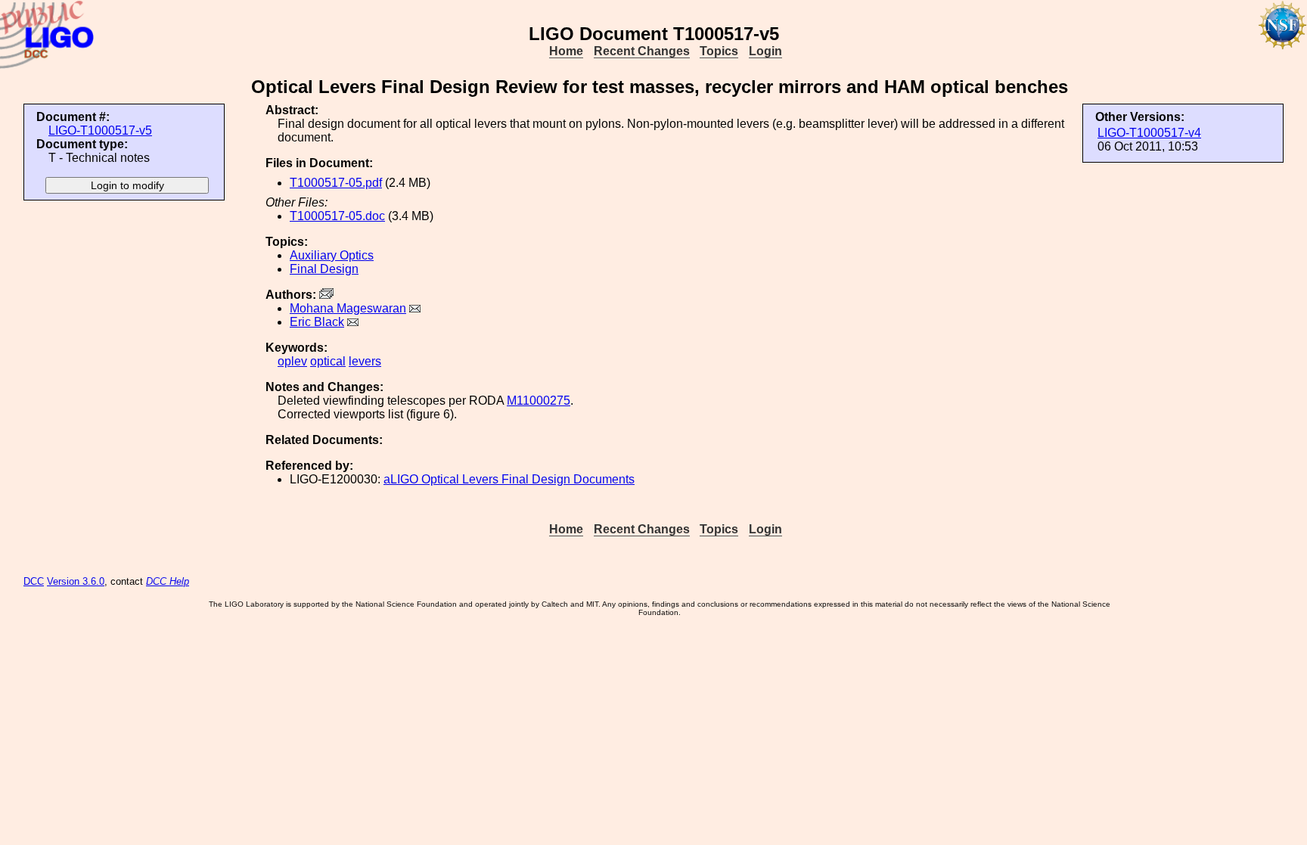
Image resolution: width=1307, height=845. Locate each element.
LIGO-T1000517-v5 (100, 130)
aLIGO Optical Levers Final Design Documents (509, 479)
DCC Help (167, 581)
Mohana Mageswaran (348, 308)
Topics (719, 51)
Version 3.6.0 (75, 581)
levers (365, 361)
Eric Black (317, 321)
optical (328, 361)
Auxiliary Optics (332, 255)
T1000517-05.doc (337, 216)
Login (765, 51)
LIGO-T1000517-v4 (1149, 132)
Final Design (324, 269)
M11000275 (538, 400)
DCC (33, 581)
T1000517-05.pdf (336, 182)
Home (566, 51)
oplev (292, 361)
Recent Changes (642, 51)
